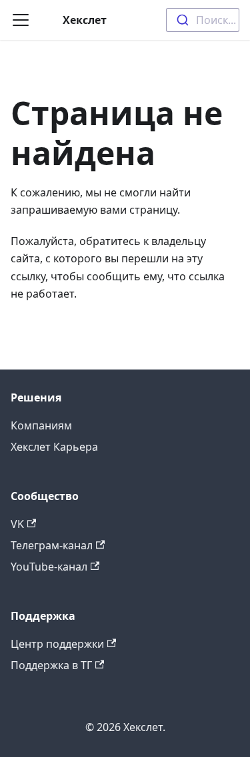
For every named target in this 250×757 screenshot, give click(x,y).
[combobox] (202, 20)
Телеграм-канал (52, 545)
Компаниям (41, 425)
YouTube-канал (49, 566)
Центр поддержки (57, 643)
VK (17, 524)
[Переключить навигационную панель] (21, 20)
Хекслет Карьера (54, 446)
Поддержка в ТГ (51, 665)
